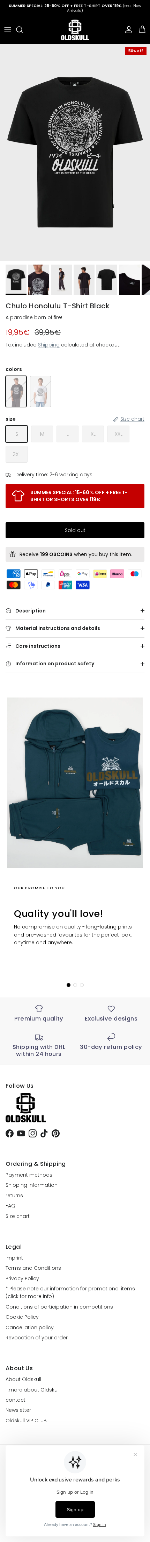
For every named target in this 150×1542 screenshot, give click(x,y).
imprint (14, 1257)
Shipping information (32, 1185)
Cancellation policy (30, 1327)
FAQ (10, 1205)
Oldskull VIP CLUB (26, 1420)
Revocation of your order (37, 1337)
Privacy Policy (22, 1278)
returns (14, 1195)
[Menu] (7, 29)
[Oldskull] (75, 30)
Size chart (18, 1216)
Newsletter (18, 1410)
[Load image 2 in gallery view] (75, 152)
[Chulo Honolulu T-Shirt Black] (16, 391)
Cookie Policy (22, 1316)
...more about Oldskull (33, 1389)
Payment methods (29, 1174)
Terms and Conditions (33, 1267)
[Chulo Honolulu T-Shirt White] (40, 391)
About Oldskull (23, 1379)
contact (15, 1399)
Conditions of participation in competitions (59, 1306)
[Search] (23, 29)
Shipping (49, 344)
